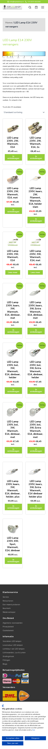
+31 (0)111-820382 (34, 2)
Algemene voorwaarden (13, 623)
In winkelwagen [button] (13, 157)
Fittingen (6, 660)
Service (6, 597)
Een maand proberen (11, 604)
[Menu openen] (42, 7)
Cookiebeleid (8, 630)
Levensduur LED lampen (13, 645)
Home (8, 22)
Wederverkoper (9, 612)
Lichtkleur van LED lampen (14, 649)
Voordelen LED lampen (12, 641)
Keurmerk (7, 608)
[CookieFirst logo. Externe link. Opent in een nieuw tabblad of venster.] (3, 706)
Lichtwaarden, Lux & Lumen (14, 652)
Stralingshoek (8, 656)
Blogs (5, 664)
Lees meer (12, 272)
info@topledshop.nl (17, 2)
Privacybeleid (8, 626)
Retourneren (8, 601)
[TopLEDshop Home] (12, 7)
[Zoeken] (30, 7)
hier (33, 730)
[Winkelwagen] (36, 7)
